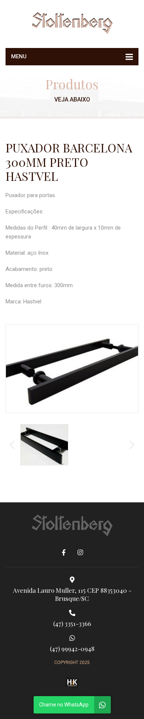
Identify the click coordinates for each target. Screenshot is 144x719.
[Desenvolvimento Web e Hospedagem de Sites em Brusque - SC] (72, 683)
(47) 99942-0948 (72, 648)
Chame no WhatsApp (64, 705)
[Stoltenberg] (72, 22)
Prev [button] (12, 444)
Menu (19, 56)
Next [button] (132, 444)
